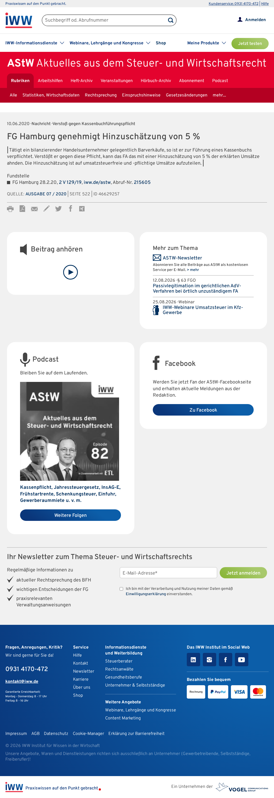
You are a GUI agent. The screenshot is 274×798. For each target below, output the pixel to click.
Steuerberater (118, 661)
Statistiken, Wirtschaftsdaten (50, 95)
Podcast (220, 81)
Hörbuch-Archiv (156, 81)
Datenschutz (56, 734)
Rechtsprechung (101, 95)
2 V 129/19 (70, 183)
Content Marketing (123, 718)
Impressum (16, 734)
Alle (13, 95)
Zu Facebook (203, 410)
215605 (142, 183)
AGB (35, 734)
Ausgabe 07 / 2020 (45, 194)
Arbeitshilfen (50, 81)
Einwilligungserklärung (146, 594)
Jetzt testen (250, 44)
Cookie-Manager (88, 734)
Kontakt (80, 663)
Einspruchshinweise (141, 95)
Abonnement (191, 81)
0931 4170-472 (26, 669)
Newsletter (83, 671)
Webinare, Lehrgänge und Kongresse (140, 710)
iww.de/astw (97, 183)
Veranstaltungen (117, 81)
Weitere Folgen (70, 516)
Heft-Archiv (82, 81)
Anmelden (255, 20)
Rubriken (20, 81)
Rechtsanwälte (119, 669)
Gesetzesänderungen (186, 95)
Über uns (81, 687)
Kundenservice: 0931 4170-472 (233, 4)
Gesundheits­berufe (123, 677)
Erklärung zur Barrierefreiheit (136, 734)
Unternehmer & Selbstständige (135, 685)
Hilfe (265, 4)
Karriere (81, 679)
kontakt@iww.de (21, 681)
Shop (161, 43)
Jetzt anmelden (243, 573)
